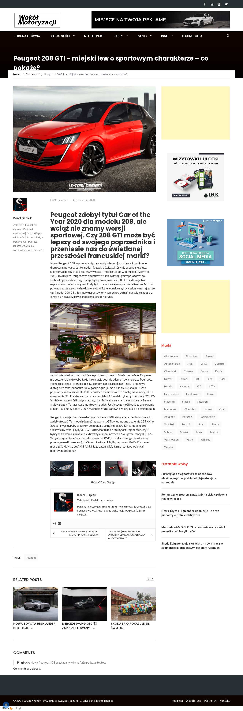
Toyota (213, 432)
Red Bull (169, 424)
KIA (199, 386)
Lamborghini (171, 394)
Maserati (169, 401)
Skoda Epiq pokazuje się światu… (130, 626)
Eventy (142, 36)
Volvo (189, 439)
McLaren (202, 401)
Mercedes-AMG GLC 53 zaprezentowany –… (79, 626)
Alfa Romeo (171, 356)
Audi (190, 363)
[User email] (59, 524)
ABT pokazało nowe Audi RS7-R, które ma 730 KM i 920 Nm (79, 533)
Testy (118, 36)
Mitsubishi (190, 409)
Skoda (215, 424)
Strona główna (27, 36)
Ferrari (183, 378)
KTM (212, 386)
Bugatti (219, 363)
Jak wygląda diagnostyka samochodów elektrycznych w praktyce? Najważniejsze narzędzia (189, 478)
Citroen (188, 371)
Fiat (197, 378)
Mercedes (170, 409)
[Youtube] (219, 4)
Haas (223, 378)
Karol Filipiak (22, 218)
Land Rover (193, 394)
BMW (204, 363)
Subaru (168, 432)
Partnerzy (210, 700)
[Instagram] (212, 4)
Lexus (210, 394)
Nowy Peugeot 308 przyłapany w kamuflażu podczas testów (68, 662)
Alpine (209, 356)
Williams (205, 439)
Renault (186, 424)
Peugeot (31, 557)
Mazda (186, 401)
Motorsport (94, 36)
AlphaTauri (191, 356)
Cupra (204, 371)
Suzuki (184, 432)
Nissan (208, 409)
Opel (222, 409)
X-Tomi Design (106, 482)
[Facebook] (204, 4)
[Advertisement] (195, 113)
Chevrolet (170, 371)
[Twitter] (226, 4)
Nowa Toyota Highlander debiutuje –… (34, 626)
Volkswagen (171, 439)
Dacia (218, 371)
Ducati (168, 378)
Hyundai (184, 386)
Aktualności (60, 36)
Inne (164, 36)
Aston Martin (172, 363)
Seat (201, 424)
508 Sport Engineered (127, 429)
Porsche (187, 416)
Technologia (192, 36)
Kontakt (224, 700)
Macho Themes (103, 700)
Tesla (198, 432)
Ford (209, 378)
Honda (168, 386)
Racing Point (207, 416)
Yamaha (168, 447)
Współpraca (193, 700)
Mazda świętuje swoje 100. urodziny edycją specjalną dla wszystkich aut (126, 535)
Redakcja (177, 700)
